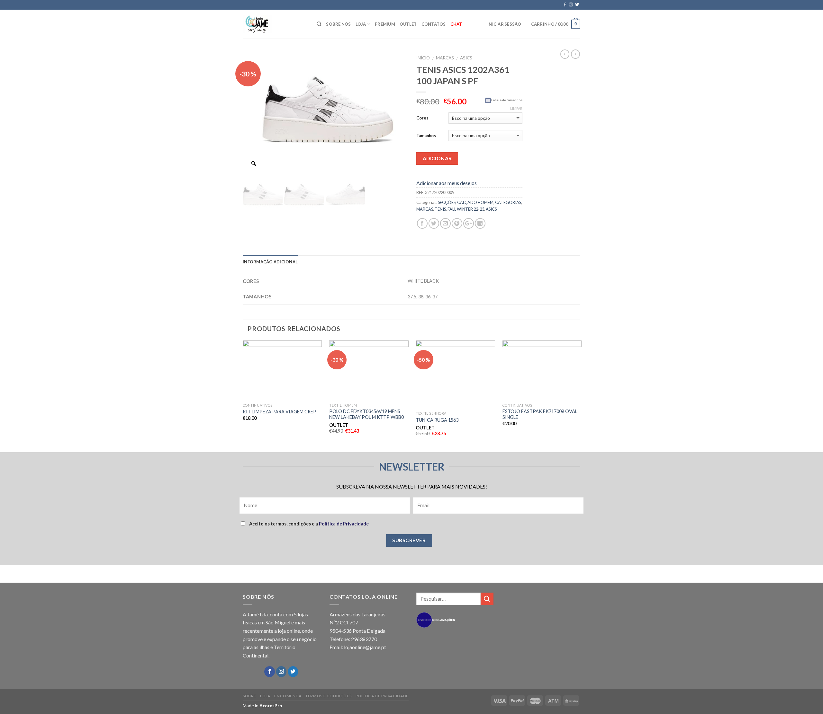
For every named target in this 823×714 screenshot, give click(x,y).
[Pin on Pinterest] (457, 223)
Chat (456, 24)
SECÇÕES (447, 202)
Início (423, 57)
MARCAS (445, 57)
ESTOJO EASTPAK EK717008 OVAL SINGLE (539, 414)
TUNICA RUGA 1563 (437, 420)
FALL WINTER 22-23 (466, 209)
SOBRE (249, 695)
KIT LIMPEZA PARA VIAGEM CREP (279, 411)
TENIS (440, 209)
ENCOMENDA (288, 695)
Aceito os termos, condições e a (308, 523)
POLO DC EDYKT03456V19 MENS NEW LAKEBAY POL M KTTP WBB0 (366, 414)
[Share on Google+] (468, 223)
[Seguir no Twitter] (577, 5)
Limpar (516, 108)
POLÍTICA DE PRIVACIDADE (382, 695)
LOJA (361, 24)
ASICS (466, 57)
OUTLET (408, 24)
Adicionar (437, 158)
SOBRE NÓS (338, 24)
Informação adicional (270, 261)
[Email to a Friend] (445, 223)
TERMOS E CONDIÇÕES (328, 695)
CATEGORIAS (508, 202)
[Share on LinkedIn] (480, 223)
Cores (422, 117)
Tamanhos (426, 135)
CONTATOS (433, 24)
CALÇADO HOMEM (475, 202)
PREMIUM (385, 24)
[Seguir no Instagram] (571, 5)
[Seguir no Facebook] (565, 5)
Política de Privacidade (344, 523)
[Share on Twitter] (434, 223)
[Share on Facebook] (422, 223)
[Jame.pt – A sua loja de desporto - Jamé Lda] (275, 24)
